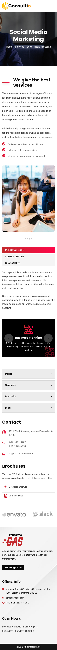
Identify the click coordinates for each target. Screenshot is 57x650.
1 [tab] (31, 238)
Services (19, 46)
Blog (8, 407)
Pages (9, 373)
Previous (8, 338)
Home (9, 46)
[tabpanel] (28, 198)
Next (48, 338)
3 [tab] (27, 238)
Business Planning (28, 338)
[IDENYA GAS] (16, 5)
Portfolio (10, 396)
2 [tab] (29, 238)
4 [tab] (25, 238)
